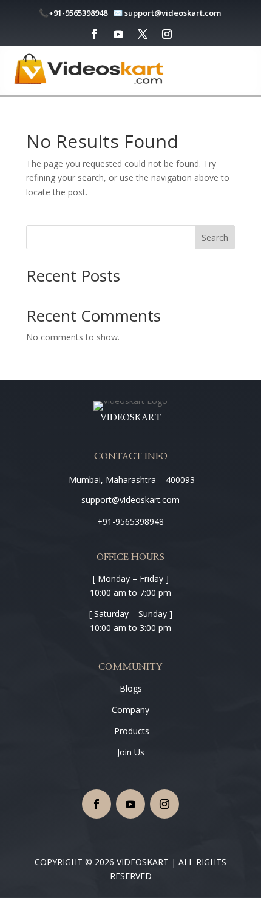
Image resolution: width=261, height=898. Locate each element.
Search (215, 237)
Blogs (131, 688)
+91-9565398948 (78, 12)
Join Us (130, 752)
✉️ (118, 12)
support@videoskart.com (173, 12)
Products (130, 731)
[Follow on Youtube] (118, 34)
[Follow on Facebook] (94, 34)
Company (130, 709)
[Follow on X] (142, 34)
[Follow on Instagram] (167, 34)
